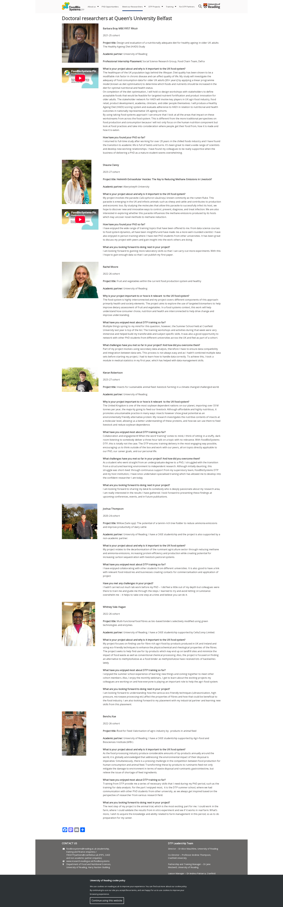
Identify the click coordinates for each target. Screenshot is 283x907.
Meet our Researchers (132, 6)
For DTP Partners (187, 6)
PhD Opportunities (110, 6)
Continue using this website (107, 900)
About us (92, 6)
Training (169, 6)
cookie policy (180, 886)
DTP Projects (154, 6)
